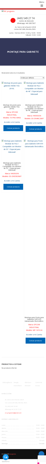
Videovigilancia (7, 382)
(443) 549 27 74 (26, 18)
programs (13, 454)
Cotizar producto (13, 128)
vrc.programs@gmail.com (13, 413)
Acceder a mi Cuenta (12, 122)
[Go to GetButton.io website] (5, 461)
